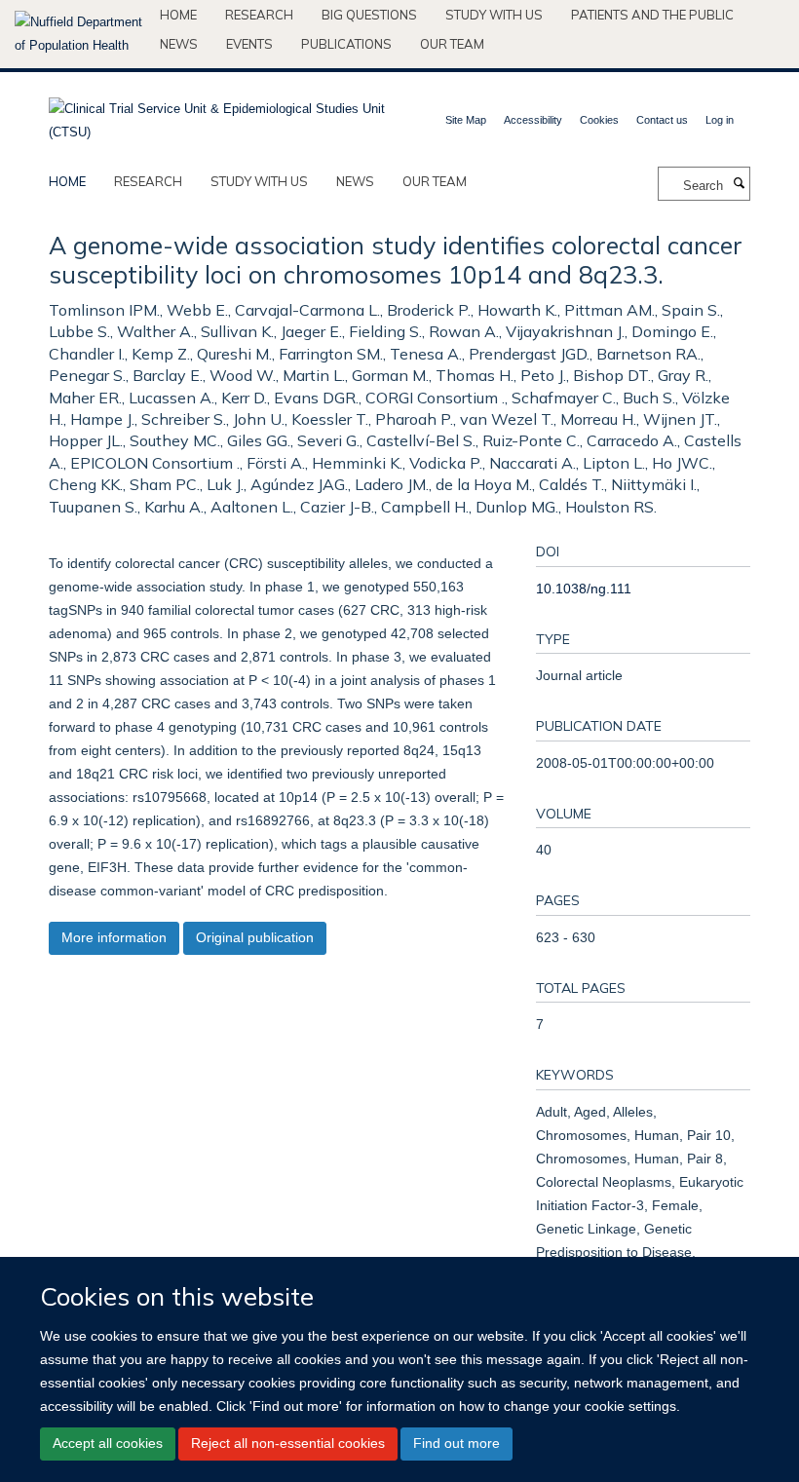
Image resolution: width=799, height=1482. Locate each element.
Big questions (369, 14)
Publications (346, 44)
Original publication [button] (255, 937)
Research (259, 14)
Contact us (662, 120)
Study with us (494, 14)
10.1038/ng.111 (583, 588)
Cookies (599, 120)
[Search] (738, 184)
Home (178, 14)
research (148, 181)
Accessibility (533, 120)
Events (249, 44)
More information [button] (114, 937)
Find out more (456, 1443)
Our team (452, 44)
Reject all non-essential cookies (288, 1443)
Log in (719, 120)
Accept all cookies (108, 1443)
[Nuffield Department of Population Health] (80, 34)
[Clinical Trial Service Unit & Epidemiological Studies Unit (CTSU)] (217, 114)
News (179, 44)
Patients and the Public (652, 14)
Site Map (465, 120)
